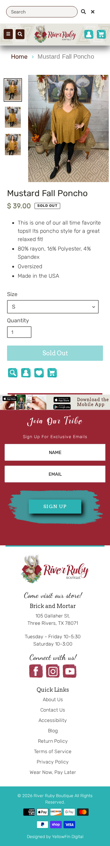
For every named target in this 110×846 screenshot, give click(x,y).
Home (19, 56)
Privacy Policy (53, 762)
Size (12, 294)
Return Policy (53, 741)
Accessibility (52, 720)
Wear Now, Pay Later (53, 772)
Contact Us (52, 710)
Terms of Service (53, 751)
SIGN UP (55, 506)
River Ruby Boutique (54, 795)
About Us (53, 699)
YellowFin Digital (67, 836)
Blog (53, 731)
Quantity (18, 320)
